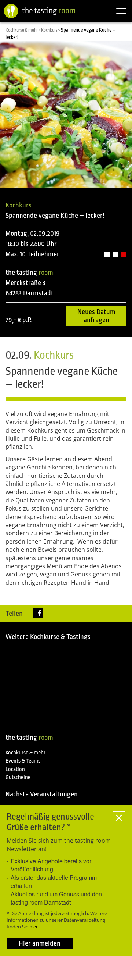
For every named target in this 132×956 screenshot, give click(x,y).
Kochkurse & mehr (25, 753)
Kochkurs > (51, 30)
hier (33, 926)
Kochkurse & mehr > (23, 30)
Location (15, 769)
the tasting (49, 10)
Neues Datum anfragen (96, 316)
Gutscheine (18, 777)
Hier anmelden (39, 943)
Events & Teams (23, 761)
